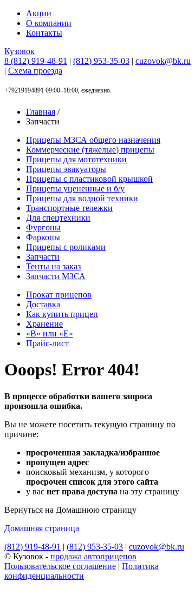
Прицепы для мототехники (76, 159)
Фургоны (43, 227)
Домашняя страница (41, 528)
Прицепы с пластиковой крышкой (89, 178)
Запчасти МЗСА (56, 276)
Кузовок (19, 51)
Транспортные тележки (69, 208)
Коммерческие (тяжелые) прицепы (90, 149)
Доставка (43, 304)
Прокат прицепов (59, 294)
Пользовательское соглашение (60, 566)
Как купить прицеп (62, 314)
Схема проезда (35, 70)
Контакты (44, 32)
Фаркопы (43, 237)
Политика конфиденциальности (81, 570)
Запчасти (43, 256)
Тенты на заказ (53, 266)
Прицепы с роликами (66, 247)
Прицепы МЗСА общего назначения (93, 139)
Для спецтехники (58, 217)
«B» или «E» (49, 333)
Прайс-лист (47, 343)
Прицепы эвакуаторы (66, 169)
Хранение (44, 323)
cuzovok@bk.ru (163, 60)
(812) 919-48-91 (32, 546)
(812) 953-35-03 (101, 60)
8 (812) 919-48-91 (35, 60)
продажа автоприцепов (93, 556)
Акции (38, 13)
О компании (49, 23)
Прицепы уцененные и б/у (75, 188)
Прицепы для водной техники (82, 198)
